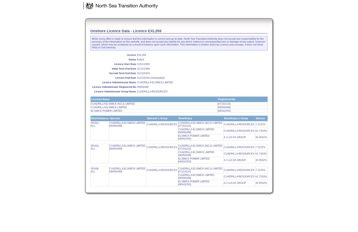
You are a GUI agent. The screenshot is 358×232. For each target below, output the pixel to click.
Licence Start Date (125, 64)
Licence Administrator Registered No (114, 87)
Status (132, 59)
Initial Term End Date (124, 68)
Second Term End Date (122, 73)
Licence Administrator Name (119, 82)
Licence (131, 55)
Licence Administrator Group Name (115, 91)
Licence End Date (125, 77)
